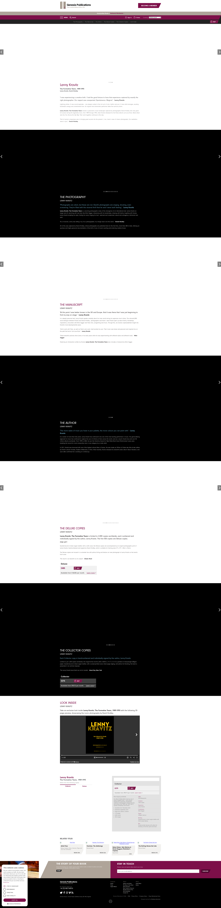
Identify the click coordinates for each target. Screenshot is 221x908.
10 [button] (117, 191)
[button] (14, 904)
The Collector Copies (122, 22)
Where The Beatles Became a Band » (117, 13)
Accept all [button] (15, 900)
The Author (99, 22)
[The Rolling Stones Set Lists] (149, 849)
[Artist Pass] (71, 849)
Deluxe (84, 786)
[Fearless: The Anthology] (97, 849)
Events (137, 885)
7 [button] (112, 191)
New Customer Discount (128, 888)
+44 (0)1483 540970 (66, 888)
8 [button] (114, 191)
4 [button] (108, 191)
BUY (214, 22)
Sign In (130, 17)
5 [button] (109, 191)
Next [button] (219, 52)
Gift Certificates (126, 891)
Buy (78, 568)
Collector (68, 786)
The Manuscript (89, 22)
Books (111, 883)
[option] (110, 56)
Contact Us (125, 892)
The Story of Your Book (128, 885)
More (58, 870)
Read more (6, 882)
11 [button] (117, 522)
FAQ (129, 896)
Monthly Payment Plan (128, 889)
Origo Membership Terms (154, 896)
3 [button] (106, 191)
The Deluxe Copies (109, 22)
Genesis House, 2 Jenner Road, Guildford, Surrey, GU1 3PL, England (75, 896)
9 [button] (115, 191)
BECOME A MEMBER (149, 5)
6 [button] (111, 191)
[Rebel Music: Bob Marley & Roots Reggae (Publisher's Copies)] (123, 850)
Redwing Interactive (155, 899)
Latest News (138, 883)
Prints (111, 885)
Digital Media (113, 886)
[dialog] (15, 885)
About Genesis (126, 886)
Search (74, 17)
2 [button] (110, 82)
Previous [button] (1, 52)
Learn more (91, 573)
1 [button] (109, 82)
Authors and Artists (127, 883)
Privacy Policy (135, 896)
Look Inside (133, 22)
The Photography (78, 22)
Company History (143, 896)
